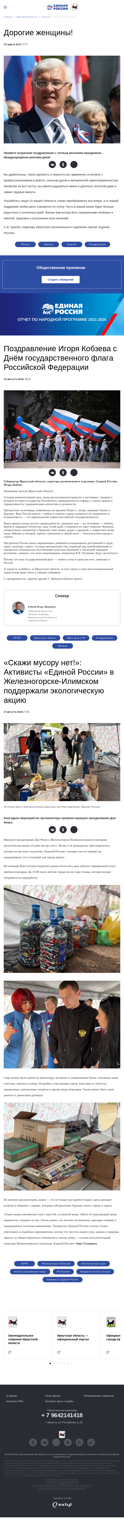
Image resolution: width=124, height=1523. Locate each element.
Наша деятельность (26, 17)
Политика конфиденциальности (62, 1482)
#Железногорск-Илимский (56, 1263)
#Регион (25, 244)
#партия (72, 244)
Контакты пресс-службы (59, 1401)
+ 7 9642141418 (62, 1415)
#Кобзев (62, 646)
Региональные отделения (99, 1395)
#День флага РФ (76, 638)
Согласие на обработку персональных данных (62, 1488)
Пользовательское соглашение (62, 1479)
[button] (50, 1363)
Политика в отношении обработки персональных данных (62, 1485)
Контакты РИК (14, 1401)
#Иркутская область (45, 638)
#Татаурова (63, 1271)
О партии (11, 1395)
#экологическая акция (93, 1263)
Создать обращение (61, 279)
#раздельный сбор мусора (95, 1271)
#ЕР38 (17, 638)
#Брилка (48, 244)
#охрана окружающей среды (30, 1271)
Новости (45, 17)
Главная (8, 17)
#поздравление (97, 244)
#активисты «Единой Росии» (62, 1279)
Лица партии (52, 1395)
